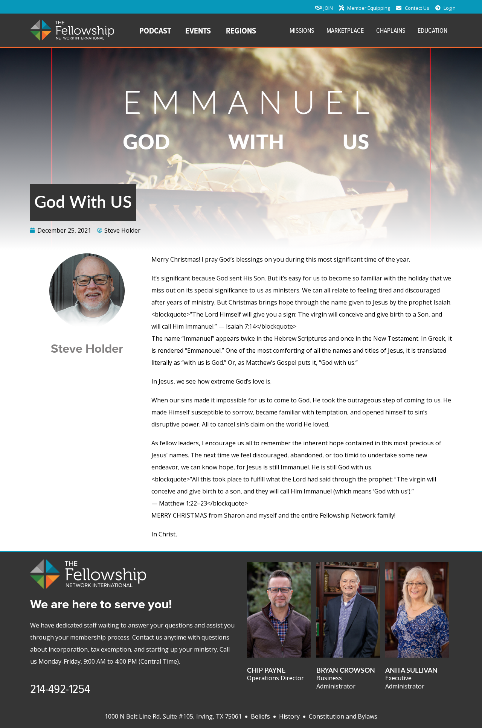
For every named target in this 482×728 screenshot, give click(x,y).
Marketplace (345, 30)
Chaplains (390, 30)
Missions (302, 30)
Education (432, 30)
